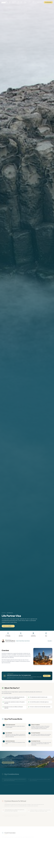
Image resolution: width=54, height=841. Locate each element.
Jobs (33, 2)
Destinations (14, 2)
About (21, 2)
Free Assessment (48, 2)
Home (9, 2)
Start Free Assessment (7, 761)
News (18, 2)
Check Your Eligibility (7, 626)
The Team (25, 2)
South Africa (4, 612)
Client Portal (39, 2)
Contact (29, 2)
